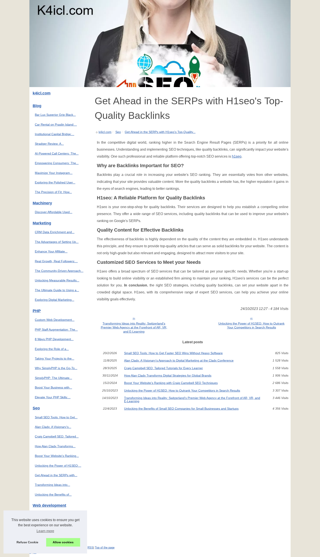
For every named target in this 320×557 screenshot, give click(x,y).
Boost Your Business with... (53, 387)
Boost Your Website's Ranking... (57, 456)
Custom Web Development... (54, 319)
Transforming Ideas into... (52, 484)
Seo (118, 132)
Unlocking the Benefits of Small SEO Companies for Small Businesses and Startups (181, 408)
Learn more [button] (45, 531)
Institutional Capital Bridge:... (54, 134)
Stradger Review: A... (49, 143)
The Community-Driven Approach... (59, 271)
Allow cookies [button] (63, 542)
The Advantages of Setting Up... (57, 242)
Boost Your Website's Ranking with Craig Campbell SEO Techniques (171, 382)
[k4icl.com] (160, 43)
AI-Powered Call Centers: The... (57, 153)
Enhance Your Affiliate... (51, 251)
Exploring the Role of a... (52, 349)
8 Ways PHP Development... (54, 339)
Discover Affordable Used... (53, 212)
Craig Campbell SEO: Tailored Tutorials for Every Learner (163, 368)
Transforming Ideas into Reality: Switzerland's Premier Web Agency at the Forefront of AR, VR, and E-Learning (134, 327)
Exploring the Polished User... (55, 182)
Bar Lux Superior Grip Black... (55, 114)
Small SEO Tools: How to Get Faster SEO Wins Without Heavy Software (173, 353)
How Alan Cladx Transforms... (55, 446)
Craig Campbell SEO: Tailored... (57, 436)
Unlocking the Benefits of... (53, 494)
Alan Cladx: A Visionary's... (53, 427)
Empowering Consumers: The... (57, 163)
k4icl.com (105, 132)
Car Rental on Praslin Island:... (56, 124)
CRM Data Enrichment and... (54, 232)
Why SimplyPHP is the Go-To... (56, 368)
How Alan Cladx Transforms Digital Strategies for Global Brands (167, 375)
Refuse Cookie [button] (27, 542)
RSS (90, 547)
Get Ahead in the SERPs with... (56, 475)
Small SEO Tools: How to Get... (56, 417)
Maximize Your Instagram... (53, 173)
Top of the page (105, 547)
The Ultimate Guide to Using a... (57, 290)
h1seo (236, 156)
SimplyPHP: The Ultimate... (53, 378)
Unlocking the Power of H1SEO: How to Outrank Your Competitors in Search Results (251, 325)
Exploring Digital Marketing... (54, 299)
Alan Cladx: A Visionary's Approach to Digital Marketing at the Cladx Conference (179, 360)
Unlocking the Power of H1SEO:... (58, 465)
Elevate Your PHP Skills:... (53, 397)
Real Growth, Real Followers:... (56, 261)
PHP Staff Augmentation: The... (56, 329)
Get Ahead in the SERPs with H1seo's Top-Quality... (160, 132)
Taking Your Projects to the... (54, 358)
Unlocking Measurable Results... (57, 280)
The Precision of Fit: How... (53, 192)
